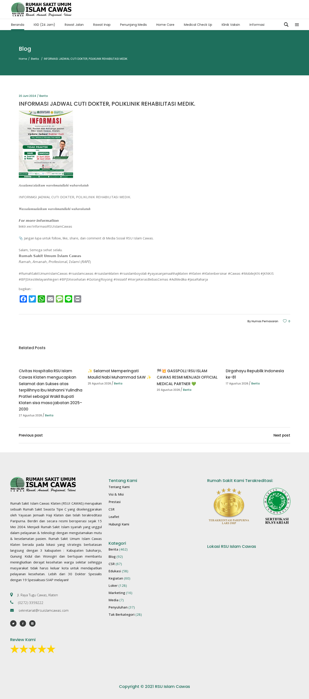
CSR (111, 509)
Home (23, 59)
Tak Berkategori (122, 614)
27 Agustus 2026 (30, 415)
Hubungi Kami (119, 524)
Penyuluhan (118, 607)
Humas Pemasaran (265, 321)
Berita (35, 59)
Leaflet (114, 517)
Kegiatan (116, 578)
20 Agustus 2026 (168, 390)
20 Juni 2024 (27, 96)
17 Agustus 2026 (237, 383)
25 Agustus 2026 (99, 383)
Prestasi (115, 502)
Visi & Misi (116, 494)
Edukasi (115, 571)
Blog (112, 556)
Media (114, 600)
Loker (113, 585)
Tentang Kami (119, 487)
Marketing (117, 592)
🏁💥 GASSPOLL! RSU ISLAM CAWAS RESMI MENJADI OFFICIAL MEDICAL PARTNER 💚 (187, 377)
